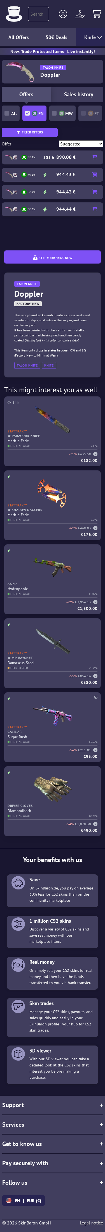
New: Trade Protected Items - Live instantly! (52, 51)
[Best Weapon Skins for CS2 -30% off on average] (14, 14)
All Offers (18, 37)
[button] (63, 14)
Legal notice (91, 1223)
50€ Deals (56, 37)
